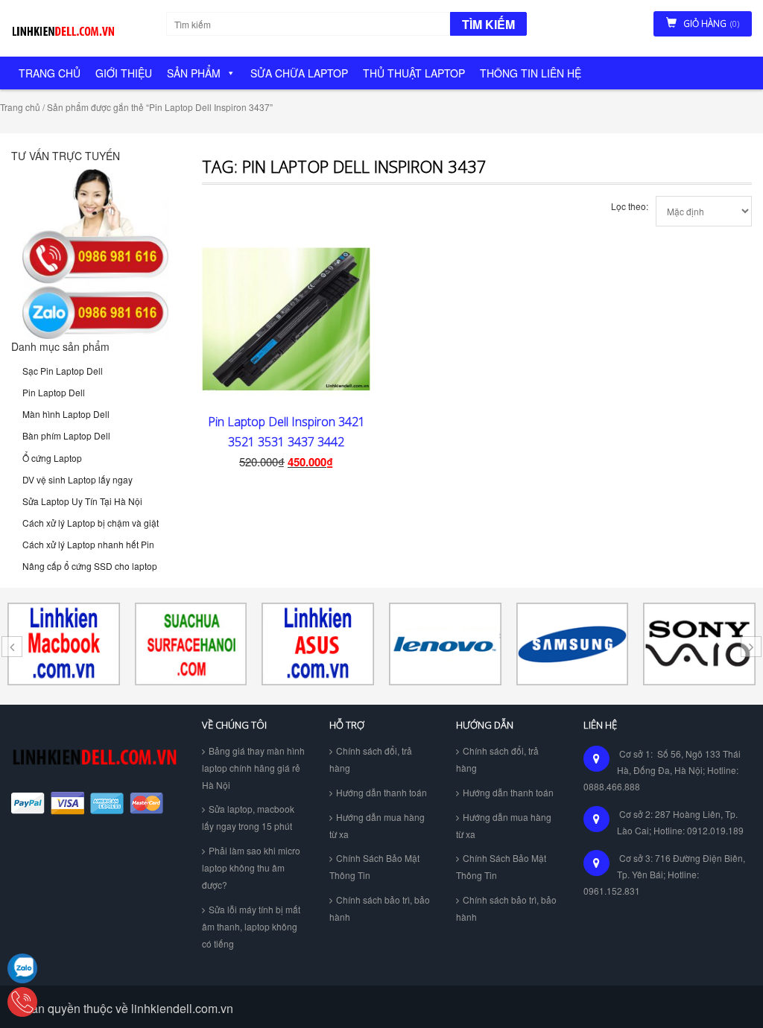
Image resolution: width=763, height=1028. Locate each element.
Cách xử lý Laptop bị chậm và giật (90, 522)
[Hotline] (22, 1002)
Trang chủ (49, 73)
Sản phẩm (194, 73)
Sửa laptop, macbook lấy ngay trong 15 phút (248, 817)
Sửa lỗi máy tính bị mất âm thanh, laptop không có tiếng (251, 926)
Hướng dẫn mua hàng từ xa (377, 825)
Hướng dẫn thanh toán (381, 792)
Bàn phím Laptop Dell (66, 435)
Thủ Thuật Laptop (414, 73)
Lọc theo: (629, 206)
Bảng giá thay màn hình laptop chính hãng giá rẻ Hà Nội (253, 767)
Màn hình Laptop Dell (66, 413)
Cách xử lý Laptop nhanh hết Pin (88, 544)
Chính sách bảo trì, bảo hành (379, 908)
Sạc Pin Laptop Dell (62, 370)
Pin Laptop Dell (53, 392)
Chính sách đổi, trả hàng (370, 759)
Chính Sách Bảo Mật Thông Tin (374, 866)
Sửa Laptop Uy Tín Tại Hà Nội (82, 501)
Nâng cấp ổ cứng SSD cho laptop (89, 565)
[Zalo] (22, 968)
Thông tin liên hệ (530, 73)
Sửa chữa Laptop (299, 73)
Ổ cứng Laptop (52, 457)
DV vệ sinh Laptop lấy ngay (77, 479)
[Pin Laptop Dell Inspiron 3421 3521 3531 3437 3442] (286, 321)
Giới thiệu (123, 73)
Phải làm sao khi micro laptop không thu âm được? (251, 867)
